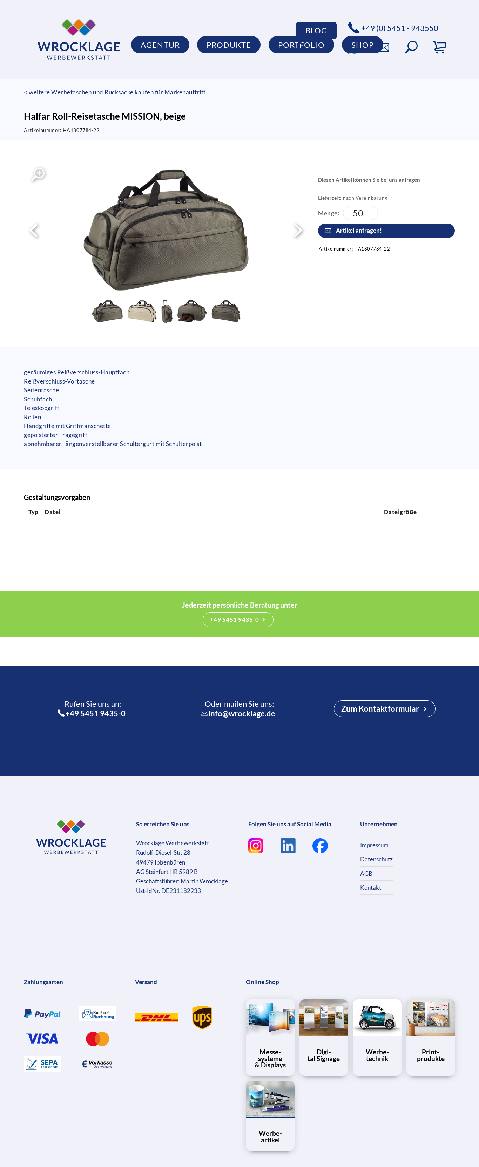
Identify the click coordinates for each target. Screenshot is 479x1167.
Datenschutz (376, 859)
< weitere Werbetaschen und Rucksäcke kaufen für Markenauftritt (115, 92)
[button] (411, 47)
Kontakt (370, 887)
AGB (366, 873)
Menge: (328, 213)
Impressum (374, 845)
